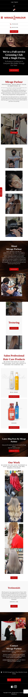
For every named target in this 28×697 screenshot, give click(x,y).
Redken (14, 423)
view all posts (14, 450)
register (16, 2)
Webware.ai (14, 694)
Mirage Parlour (15, 692)
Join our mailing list (14, 679)
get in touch (14, 70)
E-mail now (14, 31)
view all (14, 577)
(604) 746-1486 (15, 27)
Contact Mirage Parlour (9, 659)
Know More (14, 269)
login (12, 2)
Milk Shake (14, 392)
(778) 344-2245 (15, 24)
